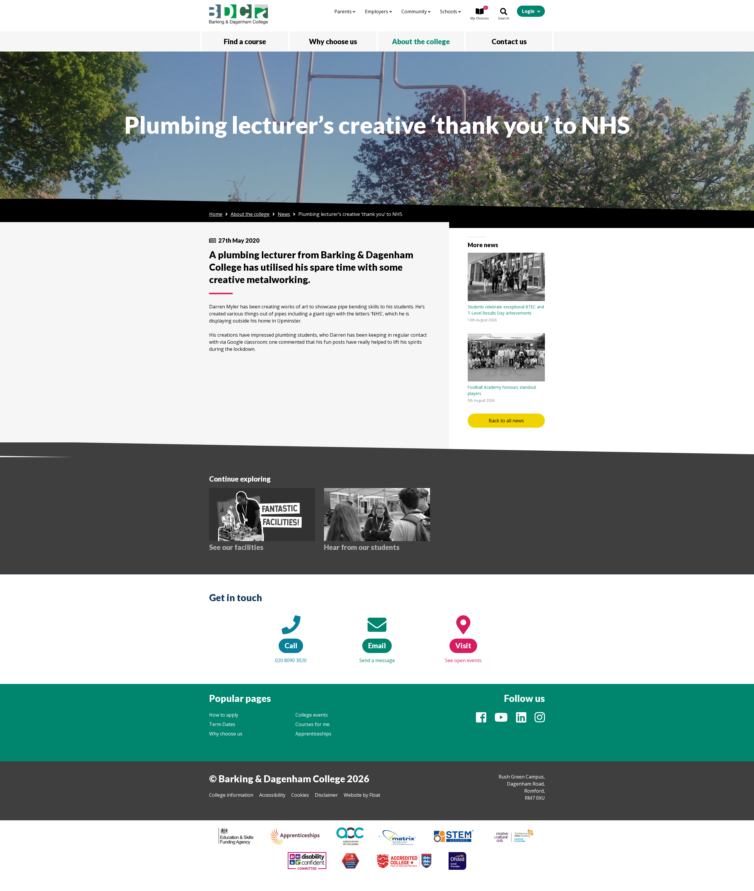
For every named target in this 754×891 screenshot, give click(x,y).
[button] (479, 14)
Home (215, 214)
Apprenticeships (313, 733)
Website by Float (362, 795)
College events (311, 715)
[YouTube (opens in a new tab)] (501, 720)
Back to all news (506, 420)
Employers (377, 11)
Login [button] (528, 11)
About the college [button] (421, 41)
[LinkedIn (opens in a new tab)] (521, 720)
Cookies (300, 795)
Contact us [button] (509, 41)
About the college (250, 214)
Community (414, 11)
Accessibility (272, 795)
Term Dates (222, 724)
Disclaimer (326, 795)
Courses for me (312, 724)
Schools (449, 11)
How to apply (223, 715)
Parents (343, 11)
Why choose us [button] (333, 41)
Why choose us (225, 733)
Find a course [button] (245, 41)
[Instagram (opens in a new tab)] (540, 720)
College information (231, 795)
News (284, 214)
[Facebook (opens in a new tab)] (481, 720)
